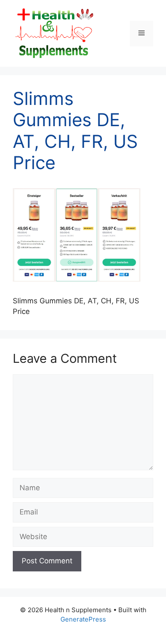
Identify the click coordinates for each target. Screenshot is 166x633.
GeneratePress (83, 619)
